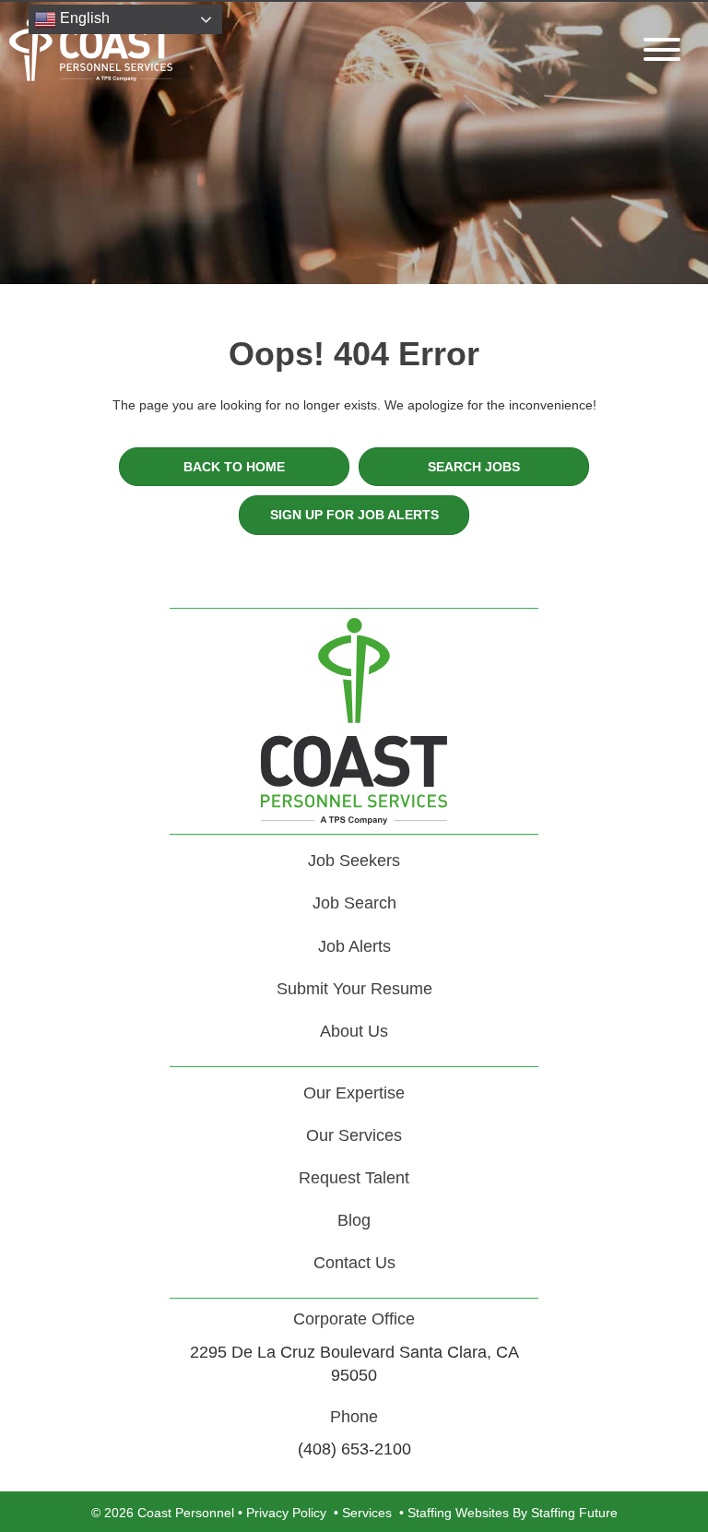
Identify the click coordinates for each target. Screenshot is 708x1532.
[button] (657, 49)
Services (367, 1512)
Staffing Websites (458, 1512)
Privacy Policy (286, 1512)
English (83, 18)
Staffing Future (574, 1512)
